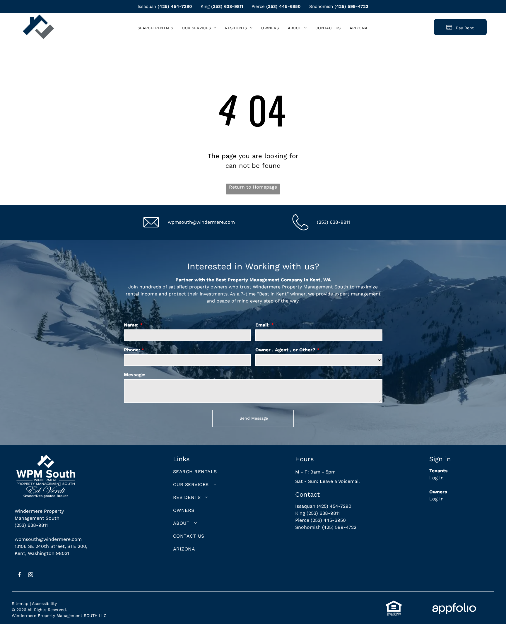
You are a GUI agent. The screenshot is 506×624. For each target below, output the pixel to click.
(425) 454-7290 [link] (175, 6)
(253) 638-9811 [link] (227, 6)
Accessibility (44, 603)
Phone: (132, 350)
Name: (131, 325)
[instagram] (30, 575)
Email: (262, 325)
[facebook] (19, 575)
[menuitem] (155, 28)
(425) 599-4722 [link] (351, 6)
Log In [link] (436, 478)
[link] (358, 28)
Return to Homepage (253, 187)
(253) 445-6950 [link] (283, 6)
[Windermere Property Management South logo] (38, 17)
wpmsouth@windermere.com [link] (201, 222)
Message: (135, 374)
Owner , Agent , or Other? (285, 350)
